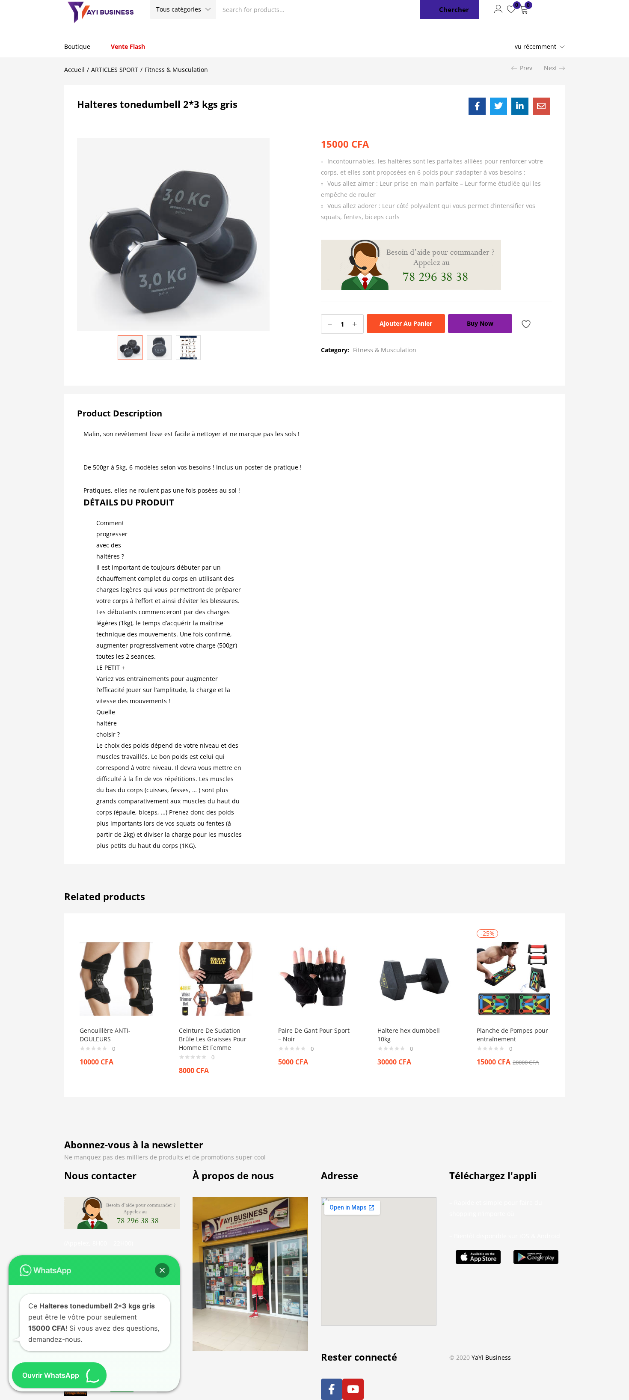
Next (550, 68)
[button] (183, 9)
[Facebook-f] (331, 1389)
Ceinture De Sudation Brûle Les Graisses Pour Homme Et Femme (212, 1039)
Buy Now (480, 323)
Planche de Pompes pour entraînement (512, 1034)
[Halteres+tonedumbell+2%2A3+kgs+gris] (498, 106)
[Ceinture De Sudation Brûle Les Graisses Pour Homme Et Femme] (215, 978)
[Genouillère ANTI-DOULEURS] (116, 978)
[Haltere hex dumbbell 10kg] (414, 978)
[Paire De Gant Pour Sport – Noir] (315, 978)
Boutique (77, 46)
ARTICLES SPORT (114, 69)
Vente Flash (128, 46)
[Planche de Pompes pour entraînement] (513, 978)
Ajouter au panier (406, 323)
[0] (511, 9)
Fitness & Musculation (176, 69)
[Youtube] (353, 1389)
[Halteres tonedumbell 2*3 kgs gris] (477, 106)
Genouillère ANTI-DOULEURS (105, 1034)
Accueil (74, 69)
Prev (526, 68)
